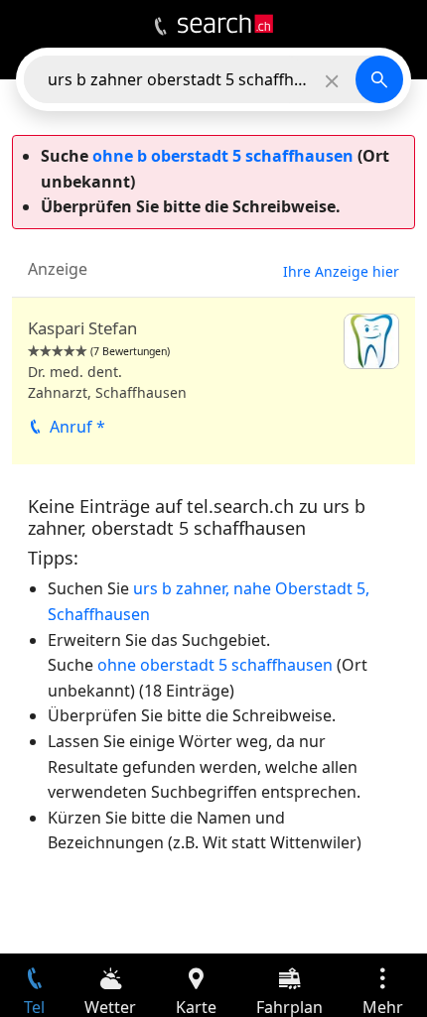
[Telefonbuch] (160, 27)
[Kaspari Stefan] (213, 381)
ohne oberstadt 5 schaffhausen (215, 665)
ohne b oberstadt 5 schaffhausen (223, 156)
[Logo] (225, 24)
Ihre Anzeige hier (341, 271)
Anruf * (77, 427)
